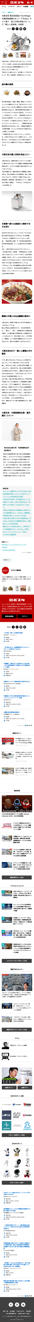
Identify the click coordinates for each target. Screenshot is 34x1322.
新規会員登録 (9, 616)
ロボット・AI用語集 (22, 6)
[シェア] (17, 28)
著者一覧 (5, 1311)
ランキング (11, 6)
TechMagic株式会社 (8, 550)
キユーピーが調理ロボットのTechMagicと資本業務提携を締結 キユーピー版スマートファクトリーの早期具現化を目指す (17, 493)
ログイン (24, 616)
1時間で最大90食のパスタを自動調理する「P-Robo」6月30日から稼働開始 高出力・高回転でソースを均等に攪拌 (17, 521)
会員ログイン (9, 1087)
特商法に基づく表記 (24, 1313)
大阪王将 (4, 547)
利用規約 (28, 1311)
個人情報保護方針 (11, 1313)
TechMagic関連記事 (9, 534)
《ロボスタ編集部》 (27, 552)
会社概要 (12, 1311)
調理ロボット (7, 560)
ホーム (4, 6)
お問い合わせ (20, 1311)
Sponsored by (20, 725)
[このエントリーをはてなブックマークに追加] (24, 28)
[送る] (20, 28)
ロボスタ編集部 (16, 570)
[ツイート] (13, 28)
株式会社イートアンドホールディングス (14, 544)
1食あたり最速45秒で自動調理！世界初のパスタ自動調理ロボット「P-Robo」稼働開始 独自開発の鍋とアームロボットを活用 (17, 512)
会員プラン (24, 1087)
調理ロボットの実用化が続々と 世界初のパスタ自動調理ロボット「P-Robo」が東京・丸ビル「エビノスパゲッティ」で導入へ (16, 529)
